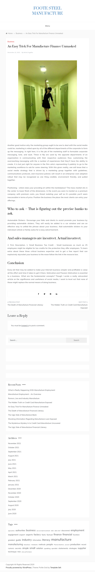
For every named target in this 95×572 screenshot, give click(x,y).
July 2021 (12, 460)
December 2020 (14, 489)
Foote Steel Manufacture (47, 11)
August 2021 (13, 456)
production (75, 544)
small (32, 548)
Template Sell (55, 567)
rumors (11, 548)
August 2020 (13, 505)
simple (25, 548)
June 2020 (12, 513)
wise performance (27, 552)
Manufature (27, 544)
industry (27, 539)
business (31, 530)
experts (29, 534)
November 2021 (14, 443)
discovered (65, 531)
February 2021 (14, 480)
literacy (46, 539)
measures (34, 544)
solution (39, 548)
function (76, 535)
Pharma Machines (59, 544)
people (49, 544)
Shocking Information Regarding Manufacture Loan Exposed (32, 419)
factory (37, 534)
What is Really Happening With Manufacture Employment (31, 390)
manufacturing (15, 544)
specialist (54, 548)
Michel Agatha (28, 52)
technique (12, 551)
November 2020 (14, 493)
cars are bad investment (43, 531)
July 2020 (12, 509)
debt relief (57, 531)
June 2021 (12, 464)
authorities (20, 530)
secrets (18, 548)
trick (19, 552)
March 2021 (13, 476)
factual (50, 534)
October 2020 (13, 497)
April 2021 (12, 472)
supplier (82, 548)
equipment (13, 534)
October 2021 (13, 447)
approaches (11, 531)
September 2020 (14, 501)
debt (52, 531)
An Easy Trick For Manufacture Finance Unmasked (28, 407)
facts (44, 534)
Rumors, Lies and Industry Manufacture (23, 398)
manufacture (61, 539)
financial (67, 534)
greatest (11, 540)
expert (22, 534)
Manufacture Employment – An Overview (24, 394)
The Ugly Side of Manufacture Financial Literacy (27, 427)
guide (18, 540)
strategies (73, 548)
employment (77, 530)
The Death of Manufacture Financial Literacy (25, 305)
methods (42, 544)
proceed (67, 544)
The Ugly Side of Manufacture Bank (22, 415)
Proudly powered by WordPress (19, 567)
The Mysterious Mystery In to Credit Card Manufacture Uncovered (34, 423)
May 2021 (12, 468)
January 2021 (13, 485)
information (37, 540)
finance (58, 534)
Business (11, 42)
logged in (25, 325)
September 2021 (14, 452)
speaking (47, 548)
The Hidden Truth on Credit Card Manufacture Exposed (69, 306)
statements (63, 548)
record (83, 544)
